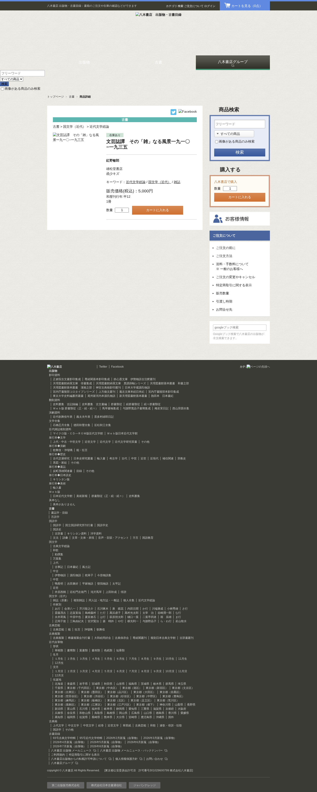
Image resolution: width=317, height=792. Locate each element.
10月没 (169, 671)
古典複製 (58, 637)
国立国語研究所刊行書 (79, 525)
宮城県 (96, 683)
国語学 (57, 525)
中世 (134, 458)
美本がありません (64, 504)
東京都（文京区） (183, 688)
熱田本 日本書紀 (162, 396)
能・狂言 (81, 450)
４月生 (96, 658)
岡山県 (123, 713)
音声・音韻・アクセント (113, 537)
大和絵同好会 (102, 637)
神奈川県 (165, 704)
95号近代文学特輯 (91, 738)
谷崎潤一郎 (164, 612)
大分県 (120, 717)
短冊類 (120, 650)
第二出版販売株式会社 (66, 785)
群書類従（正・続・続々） (108, 496)
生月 (55, 654)
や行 (120, 621)
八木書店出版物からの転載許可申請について (79, 758)
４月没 (96, 671)
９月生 (157, 658)
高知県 (59, 717)
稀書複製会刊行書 (79, 637)
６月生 (120, 658)
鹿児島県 (146, 717)
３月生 (83, 658)
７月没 (133, 671)
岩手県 (83, 683)
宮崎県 (133, 717)
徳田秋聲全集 (82, 425)
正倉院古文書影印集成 (67, 379)
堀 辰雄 (165, 617)
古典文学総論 (61, 546)
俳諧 (123, 592)
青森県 (71, 683)
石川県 (83, 708)
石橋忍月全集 (61, 425)
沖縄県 (160, 717)
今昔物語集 (104, 575)
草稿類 (59, 650)
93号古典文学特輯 (64, 738)
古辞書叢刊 (187, 637)
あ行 (57, 608)
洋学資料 (96, 533)
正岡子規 (60, 621)
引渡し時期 (224, 301)
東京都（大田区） (144, 692)
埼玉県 (182, 683)
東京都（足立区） (142, 700)
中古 (55, 571)
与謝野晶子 (149, 621)
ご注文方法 (224, 256)
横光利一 (133, 621)
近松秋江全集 (102, 425)
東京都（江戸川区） (119, 704)
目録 (79, 471)
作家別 (57, 604)
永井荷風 (60, 617)
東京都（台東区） (66, 692)
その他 (145, 441)
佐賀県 (83, 717)
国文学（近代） (74, 126)
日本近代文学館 (62, 496)
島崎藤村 (90, 612)
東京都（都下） (146, 704)
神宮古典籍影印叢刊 (108, 387)
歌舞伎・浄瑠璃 (62, 450)
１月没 (59, 671)
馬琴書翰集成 (110, 408)
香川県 (172, 713)
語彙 (65, 537)
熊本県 (108, 717)
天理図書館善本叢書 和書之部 (169, 383)
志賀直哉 (75, 612)
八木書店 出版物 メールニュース (71, 750)
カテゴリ (171, 6)
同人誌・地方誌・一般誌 (104, 600)
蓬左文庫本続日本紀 (131, 391)
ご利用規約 (58, 754)
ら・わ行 (165, 621)
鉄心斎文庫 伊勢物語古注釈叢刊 (134, 379)
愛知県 (133, 708)
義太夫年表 (83, 416)
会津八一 (69, 608)
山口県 (148, 713)
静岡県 (120, 708)
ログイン (209, 6)
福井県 (96, 708)
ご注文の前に (226, 248)
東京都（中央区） (107, 688)
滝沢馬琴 (96, 592)
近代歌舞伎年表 (62, 416)
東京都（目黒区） (171, 692)
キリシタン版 (61, 479)
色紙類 (108, 650)
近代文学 (105, 441)
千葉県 (59, 688)
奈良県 (71, 713)
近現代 (154, 458)
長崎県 (96, 717)
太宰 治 (148, 612)
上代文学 (58, 725)
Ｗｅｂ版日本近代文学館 (122, 433)
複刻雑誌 (79, 600)
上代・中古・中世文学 (67, 441)
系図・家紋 (60, 462)
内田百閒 (133, 608)
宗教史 (182, 458)
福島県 (133, 683)
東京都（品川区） (118, 692)
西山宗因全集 (180, 408)
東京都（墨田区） (92, 692)
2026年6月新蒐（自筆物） (143, 742)
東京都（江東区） (92, 704)
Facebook (117, 366)
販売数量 (222, 293)
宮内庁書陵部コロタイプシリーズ (74, 391)
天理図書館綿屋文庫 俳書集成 (72, 383)
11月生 (182, 658)
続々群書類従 (152, 404)
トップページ (55, 96)
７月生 (133, 658)
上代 (55, 562)
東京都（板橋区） (92, 700)
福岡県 (71, 717)
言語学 (55, 516)
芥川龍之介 (86, 608)
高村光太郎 (132, 612)
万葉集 (57, 558)
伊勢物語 (60, 575)
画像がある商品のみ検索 (22, 88)
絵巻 (101, 725)
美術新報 (81, 496)
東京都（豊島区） (173, 696)
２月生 (71, 658)
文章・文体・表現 (83, 537)
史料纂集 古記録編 (65, 404)
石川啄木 (102, 608)
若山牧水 (181, 621)
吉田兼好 (72, 583)
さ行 (185, 608)
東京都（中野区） (147, 696)
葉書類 (83, 650)
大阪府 (182, 708)
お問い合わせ (154, 758)
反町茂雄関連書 (62, 471)
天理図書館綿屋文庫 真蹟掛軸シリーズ (121, 383)
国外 (171, 717)
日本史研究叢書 (83, 458)
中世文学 (88, 725)
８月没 (145, 671)
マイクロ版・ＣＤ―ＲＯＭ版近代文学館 (78, 433)
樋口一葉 (133, 617)
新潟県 (59, 708)
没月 (55, 667)
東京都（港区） (132, 688)
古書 (71, 96)
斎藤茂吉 (60, 612)
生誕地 (57, 679)
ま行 (178, 617)
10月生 (169, 658)
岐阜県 (108, 708)
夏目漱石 (90, 617)
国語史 (57, 529)
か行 (145, 608)
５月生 (108, 658)
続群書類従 (133, 404)
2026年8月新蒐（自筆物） (106, 746)
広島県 (135, 713)
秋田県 (108, 683)
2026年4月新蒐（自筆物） (69, 742)
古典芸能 (58, 629)
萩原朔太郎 (116, 617)
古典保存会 (122, 637)
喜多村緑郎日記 (104, 416)
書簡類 (71, 650)
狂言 (77, 629)
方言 (135, 537)
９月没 (157, 671)
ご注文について (194, 6)
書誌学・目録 (59, 512)
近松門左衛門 (78, 592)
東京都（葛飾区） (66, 704)
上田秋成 (111, 592)
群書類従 (116, 404)
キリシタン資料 (77, 533)
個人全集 (128, 600)
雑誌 (177, 182)
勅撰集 (59, 554)
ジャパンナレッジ (144, 785)
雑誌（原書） (61, 600)
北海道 (59, 683)
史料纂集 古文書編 (94, 404)
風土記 (86, 567)
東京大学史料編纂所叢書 (68, 396)
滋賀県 (157, 708)
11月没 (182, 671)
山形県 (120, 683)
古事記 (59, 567)
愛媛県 (185, 713)
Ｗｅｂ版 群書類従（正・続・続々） (75, 408)
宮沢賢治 (93, 621)
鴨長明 (59, 583)
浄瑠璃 (88, 629)
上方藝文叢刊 (107, 391)
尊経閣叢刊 (140, 637)
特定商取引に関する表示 (234, 285)
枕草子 (89, 575)
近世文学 (90, 441)
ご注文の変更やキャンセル (235, 277)
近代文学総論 (99, 126)
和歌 (55, 550)
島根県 (111, 713)
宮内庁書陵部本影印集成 (163, 391)
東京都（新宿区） (157, 688)
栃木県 (157, 683)
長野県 (191, 704)
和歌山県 (85, 713)
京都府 (169, 708)
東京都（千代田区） (79, 688)
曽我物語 (102, 583)
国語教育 (147, 537)
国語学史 (102, 525)
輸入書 (101, 458)
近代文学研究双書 (126, 441)
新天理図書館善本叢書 (133, 396)
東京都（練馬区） (66, 700)
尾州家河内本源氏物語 (101, 396)
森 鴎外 (108, 621)
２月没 (71, 671)
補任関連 (168, 458)
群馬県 (169, 683)
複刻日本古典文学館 (163, 637)
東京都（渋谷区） (95, 696)
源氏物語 (75, 575)
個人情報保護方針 (126, 758)
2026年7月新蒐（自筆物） (69, 746)
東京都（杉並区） (121, 696)
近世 (143, 458)
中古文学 (73, 725)
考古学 (113, 458)
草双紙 (127, 725)
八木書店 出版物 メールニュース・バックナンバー (131, 750)
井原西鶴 (60, 592)
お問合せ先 (224, 309)
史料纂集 (134, 496)
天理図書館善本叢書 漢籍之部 (72, 387)
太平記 (116, 583)
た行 (103, 612)
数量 (109, 210)
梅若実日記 (161, 408)
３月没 (83, 671)
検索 (180, 6)
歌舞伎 (101, 629)
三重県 (145, 708)
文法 (55, 537)
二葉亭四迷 (149, 617)
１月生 (59, 658)
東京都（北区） (117, 700)
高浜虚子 (115, 612)
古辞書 (59, 533)
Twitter (103, 366)
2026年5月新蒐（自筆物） (106, 742)
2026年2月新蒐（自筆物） (122, 738)
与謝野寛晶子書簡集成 (137, 408)
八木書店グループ (62, 763)
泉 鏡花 (117, 608)
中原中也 (75, 617)
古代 (124, 458)
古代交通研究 (61, 458)
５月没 (108, 671)
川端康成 (157, 608)
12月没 (59, 675)
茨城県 (145, 683)
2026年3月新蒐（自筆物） (160, 738)
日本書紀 (72, 567)
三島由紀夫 (77, 621)
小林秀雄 (172, 608)
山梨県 (179, 704)
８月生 (145, 658)
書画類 (96, 650)
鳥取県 (98, 713)
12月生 (59, 663)
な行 (178, 612)
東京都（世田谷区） (67, 696)
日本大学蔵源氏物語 (137, 387)
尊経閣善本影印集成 (97, 379)
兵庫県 (59, 713)
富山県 (71, 708)
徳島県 (160, 713)
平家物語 (87, 583)
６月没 (120, 671)
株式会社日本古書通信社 (106, 785)
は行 (103, 617)
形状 (55, 646)
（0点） (246, 6)
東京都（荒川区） (168, 700)
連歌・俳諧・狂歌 (171, 725)
